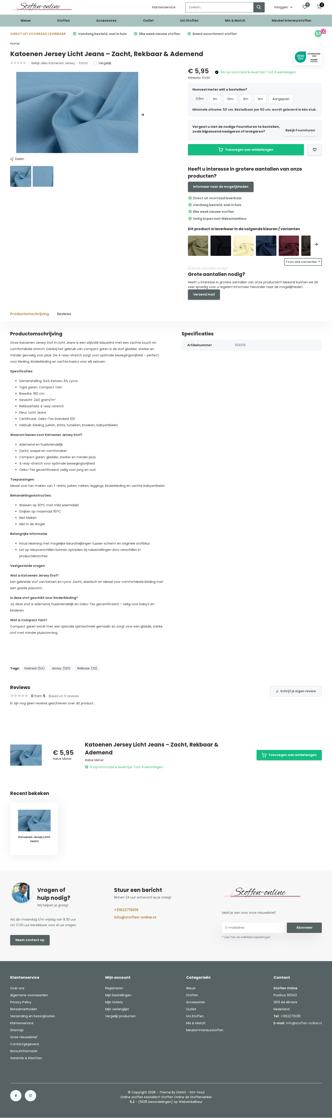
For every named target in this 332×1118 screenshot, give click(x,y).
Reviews (64, 313)
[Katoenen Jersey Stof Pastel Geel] (243, 246)
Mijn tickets (114, 1002)
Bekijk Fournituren (300, 130)
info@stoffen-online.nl (135, 917)
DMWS (181, 1092)
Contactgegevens (24, 1044)
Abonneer (304, 927)
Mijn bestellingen (118, 995)
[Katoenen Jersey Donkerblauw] (266, 246)
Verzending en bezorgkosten (32, 1016)
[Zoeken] (259, 7)
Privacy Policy (20, 1002)
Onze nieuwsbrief (23, 1037)
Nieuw (26, 20)
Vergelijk (104, 63)
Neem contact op (29, 940)
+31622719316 (126, 909)
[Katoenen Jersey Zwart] (220, 246)
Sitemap (16, 1030)
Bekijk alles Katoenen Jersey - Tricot (59, 63)
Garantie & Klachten (26, 1058)
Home (15, 43)
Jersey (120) (60, 668)
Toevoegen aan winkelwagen (249, 149)
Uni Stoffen (189, 20)
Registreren (114, 988)
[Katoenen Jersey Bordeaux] (289, 246)
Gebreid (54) (34, 668)
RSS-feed (197, 1092)
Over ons (17, 988)
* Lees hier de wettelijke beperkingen (246, 937)
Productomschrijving (29, 313)
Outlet (148, 20)
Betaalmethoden (23, 1009)
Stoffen (63, 20)
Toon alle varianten (301, 262)
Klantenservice (163, 7)
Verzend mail (204, 294)
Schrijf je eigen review (298, 691)
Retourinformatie (23, 1051)
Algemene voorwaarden (29, 995)
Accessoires (106, 20)
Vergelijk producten (120, 1016)
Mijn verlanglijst (117, 1009)
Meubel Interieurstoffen (291, 20)
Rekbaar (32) (87, 668)
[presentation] (11, 114)
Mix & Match (235, 20)
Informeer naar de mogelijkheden (220, 186)
